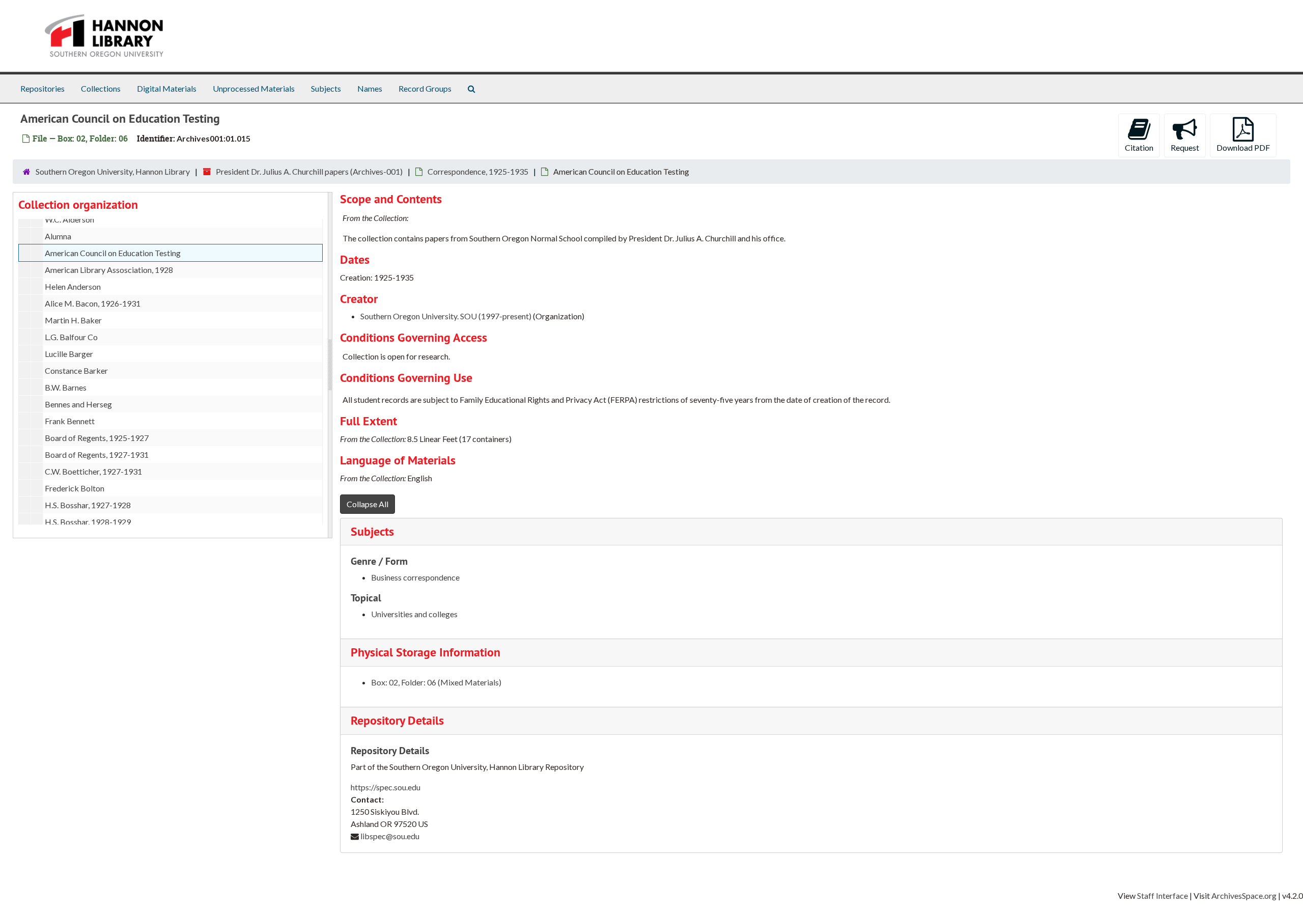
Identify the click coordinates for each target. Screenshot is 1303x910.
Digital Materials (166, 88)
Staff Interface (1162, 895)
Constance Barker (76, 370)
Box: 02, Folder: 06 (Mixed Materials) (436, 682)
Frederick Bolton (74, 488)
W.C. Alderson (69, 219)
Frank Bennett (70, 421)
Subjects (326, 88)
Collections (101, 88)
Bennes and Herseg (78, 404)
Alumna (58, 236)
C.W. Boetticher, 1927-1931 (93, 471)
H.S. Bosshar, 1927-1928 (88, 505)
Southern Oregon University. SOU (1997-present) (445, 316)
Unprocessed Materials (254, 88)
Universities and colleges (414, 614)
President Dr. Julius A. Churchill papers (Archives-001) (309, 171)
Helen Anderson (73, 286)
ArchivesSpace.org (1244, 895)
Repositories (42, 88)
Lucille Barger (69, 354)
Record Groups (425, 88)
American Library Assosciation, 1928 (109, 269)
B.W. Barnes (66, 387)
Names (369, 88)
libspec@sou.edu (389, 836)
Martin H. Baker (73, 320)
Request (1185, 147)
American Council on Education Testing (113, 253)
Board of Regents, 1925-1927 (97, 438)
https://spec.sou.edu (385, 787)
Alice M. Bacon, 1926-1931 (92, 303)
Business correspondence (415, 577)
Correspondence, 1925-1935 (478, 171)
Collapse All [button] (367, 504)
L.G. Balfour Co (71, 337)
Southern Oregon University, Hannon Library (113, 171)
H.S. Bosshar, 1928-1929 (88, 522)
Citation (1139, 147)
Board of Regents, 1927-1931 (97, 454)
